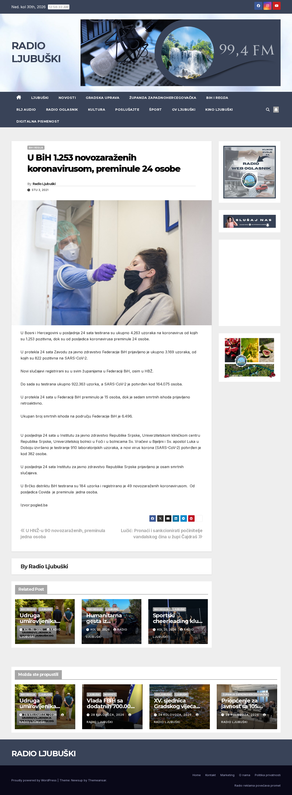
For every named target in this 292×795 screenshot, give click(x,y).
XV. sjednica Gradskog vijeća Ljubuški (175, 706)
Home (197, 775)
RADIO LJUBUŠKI (43, 753)
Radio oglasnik (62, 110)
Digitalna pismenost (38, 121)
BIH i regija (217, 98)
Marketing (227, 775)
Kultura (96, 110)
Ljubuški (40, 98)
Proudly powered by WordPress (34, 780)
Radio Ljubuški (44, 184)
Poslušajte (127, 110)
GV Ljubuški (184, 110)
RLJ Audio (26, 110)
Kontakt (210, 775)
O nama (244, 775)
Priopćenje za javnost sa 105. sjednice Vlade (240, 706)
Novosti (67, 98)
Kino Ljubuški (219, 110)
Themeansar (97, 780)
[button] (268, 109)
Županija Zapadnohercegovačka (162, 98)
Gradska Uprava (102, 98)
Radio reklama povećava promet (258, 785)
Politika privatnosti (268, 775)
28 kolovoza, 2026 (41, 714)
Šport (155, 110)
